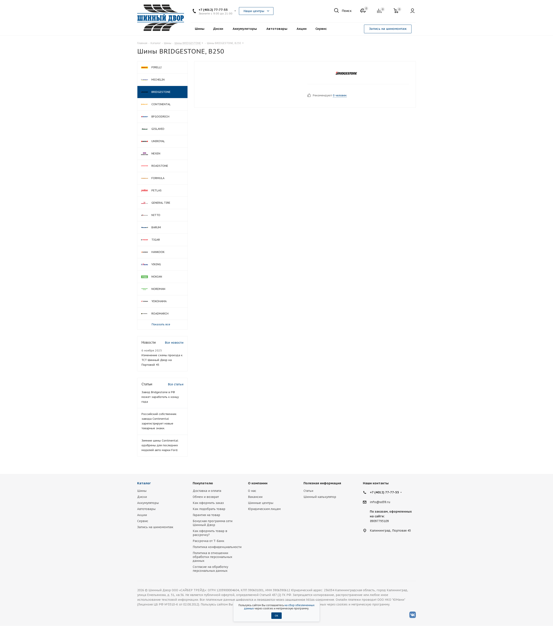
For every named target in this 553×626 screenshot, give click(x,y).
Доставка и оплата (207, 491)
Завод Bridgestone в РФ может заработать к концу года (160, 397)
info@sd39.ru (380, 502)
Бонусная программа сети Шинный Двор (212, 523)
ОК (276, 615)
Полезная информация (322, 483)
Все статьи (175, 384)
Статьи (308, 491)
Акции (142, 515)
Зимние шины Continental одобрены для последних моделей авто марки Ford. (159, 445)
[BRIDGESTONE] (346, 73)
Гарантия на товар (206, 515)
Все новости (174, 343)
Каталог (144, 483)
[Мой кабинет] (412, 11)
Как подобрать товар (209, 509)
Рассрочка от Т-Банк (208, 541)
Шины (141, 491)
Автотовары (146, 509)
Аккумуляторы (148, 503)
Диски (142, 497)
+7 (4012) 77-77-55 (213, 10)
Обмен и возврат (206, 497)
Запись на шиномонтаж (388, 29)
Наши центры (253, 11)
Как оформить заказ (208, 503)
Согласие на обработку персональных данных (210, 569)
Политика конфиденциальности (217, 547)
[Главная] (160, 18)
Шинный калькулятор (320, 497)
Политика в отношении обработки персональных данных (212, 557)
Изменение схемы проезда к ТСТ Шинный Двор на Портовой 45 (162, 360)
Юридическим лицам (264, 509)
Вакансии (255, 497)
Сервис (142, 521)
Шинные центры (260, 503)
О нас (252, 491)
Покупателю (203, 483)
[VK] (412, 614)
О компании (257, 483)
